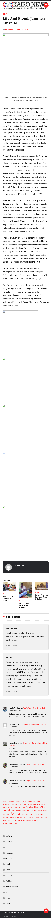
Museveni (18, 810)
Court (25, 801)
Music (24, 810)
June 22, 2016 (11, 691)
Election (43, 804)
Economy (29, 804)
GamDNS (13, 916)
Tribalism (9, 820)
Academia (5, 801)
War (38, 820)
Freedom (9, 853)
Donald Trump (22, 804)
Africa (11, 801)
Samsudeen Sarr (14, 817)
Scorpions (22, 817)
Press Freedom (11, 886)
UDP (14, 820)
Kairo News (17, 912)
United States (21, 820)
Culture (8, 836)
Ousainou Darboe (42, 810)
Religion (40, 814)
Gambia (29, 807)
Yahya (15, 823)
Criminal (30, 801)
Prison (35, 814)
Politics (15, 813)
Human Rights (40, 807)
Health (8, 864)
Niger (29, 810)
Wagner (34, 820)
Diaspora (14, 804)
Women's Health (8, 823)
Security (28, 817)
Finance (8, 847)
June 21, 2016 (22, 29)
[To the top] (46, 910)
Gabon (23, 807)
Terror (4, 820)
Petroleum (6, 814)
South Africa (43, 817)
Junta (13, 810)
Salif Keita (6, 817)
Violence (28, 820)
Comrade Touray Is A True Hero (35, 724)
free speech (15, 807)
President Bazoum (27, 814)
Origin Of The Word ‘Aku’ (35, 764)
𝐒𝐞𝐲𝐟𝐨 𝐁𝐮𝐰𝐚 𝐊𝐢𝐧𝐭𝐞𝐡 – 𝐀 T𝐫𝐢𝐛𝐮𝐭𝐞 (35, 708)
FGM (4, 807)
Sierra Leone (35, 817)
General (8, 858)
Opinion (8, 875)
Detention (6, 804)
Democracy (36, 801)
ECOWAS (36, 804)
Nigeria (34, 810)
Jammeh (6, 810)
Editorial (8, 841)
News (5, 14)
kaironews (9, 29)
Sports (8, 903)
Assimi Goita (18, 801)
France (8, 807)
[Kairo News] (26, 5)
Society (8, 898)
